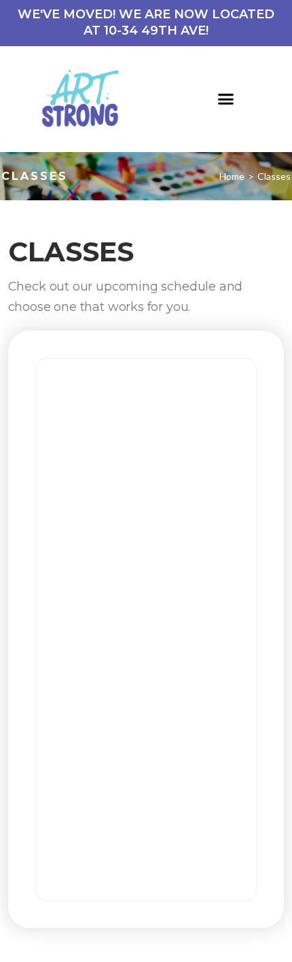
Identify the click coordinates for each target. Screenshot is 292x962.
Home (231, 176)
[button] (225, 99)
